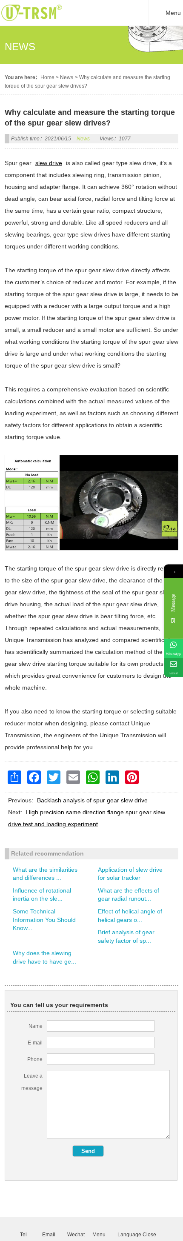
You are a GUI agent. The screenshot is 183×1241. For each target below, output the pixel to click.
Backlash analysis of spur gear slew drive (92, 800)
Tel (23, 1234)
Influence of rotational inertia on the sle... (42, 894)
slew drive (48, 163)
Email (48, 1234)
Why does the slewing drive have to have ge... (44, 957)
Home (47, 77)
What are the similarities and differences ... (45, 874)
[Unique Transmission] (31, 23)
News (66, 77)
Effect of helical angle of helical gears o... (130, 915)
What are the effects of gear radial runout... (128, 894)
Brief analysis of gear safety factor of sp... (126, 936)
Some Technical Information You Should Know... (44, 919)
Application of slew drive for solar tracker (130, 874)
